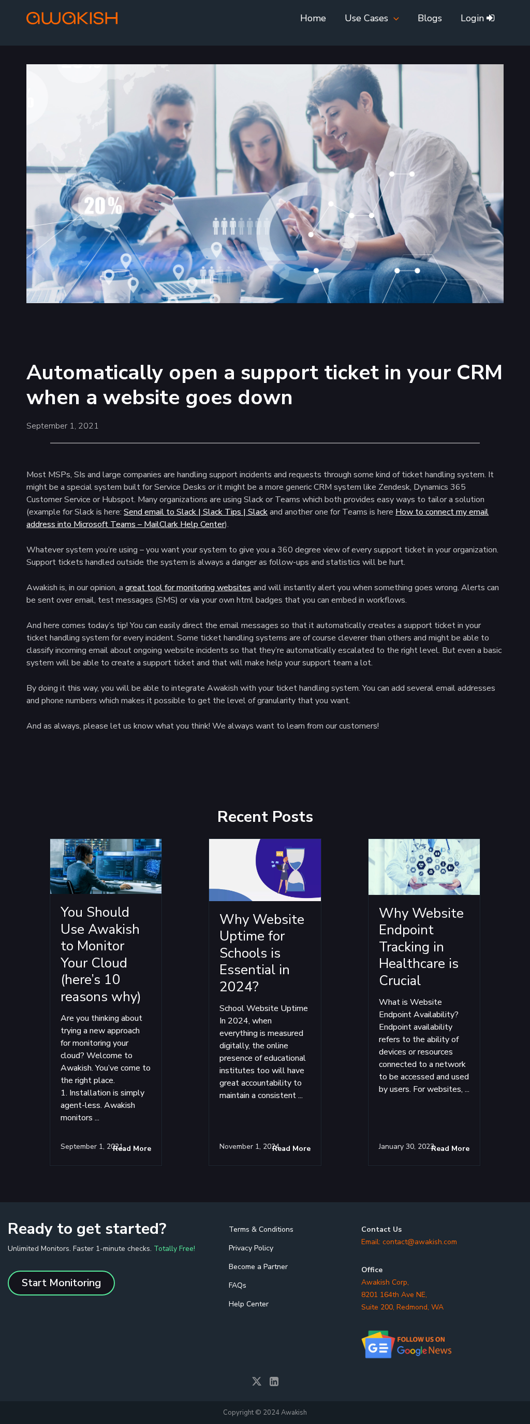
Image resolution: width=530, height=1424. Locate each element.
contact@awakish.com (419, 1242)
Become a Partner (258, 1267)
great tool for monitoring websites (188, 587)
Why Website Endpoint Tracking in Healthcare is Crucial (421, 947)
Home (313, 18)
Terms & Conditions (261, 1229)
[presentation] (393, 18)
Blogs (430, 18)
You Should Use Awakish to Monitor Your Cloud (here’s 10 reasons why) (101, 954)
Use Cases (366, 18)
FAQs (237, 1285)
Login (474, 18)
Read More (132, 1149)
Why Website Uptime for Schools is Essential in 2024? (261, 953)
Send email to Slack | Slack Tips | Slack (196, 512)
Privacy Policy (251, 1248)
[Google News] (407, 1344)
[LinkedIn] (274, 1382)
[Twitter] (258, 1382)
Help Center (249, 1304)
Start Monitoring (61, 1283)
